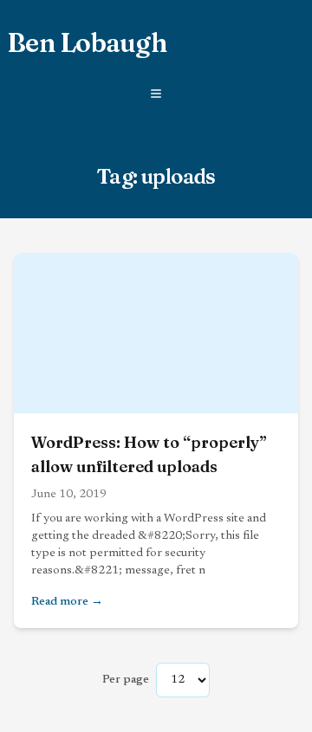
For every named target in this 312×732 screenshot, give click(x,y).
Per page (125, 680)
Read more (156, 601)
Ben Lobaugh (86, 43)
